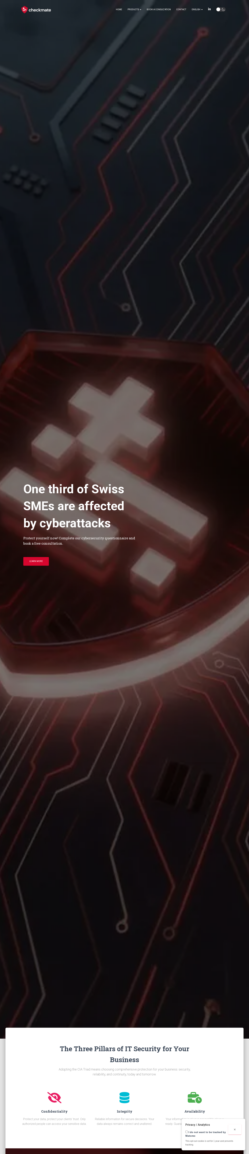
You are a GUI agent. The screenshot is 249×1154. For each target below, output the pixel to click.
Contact (181, 9)
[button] (140, 9)
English (196, 9)
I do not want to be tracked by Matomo (205, 1134)
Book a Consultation (159, 9)
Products (133, 9)
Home (119, 9)
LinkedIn (209, 10)
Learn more (36, 561)
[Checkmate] (36, 9)
